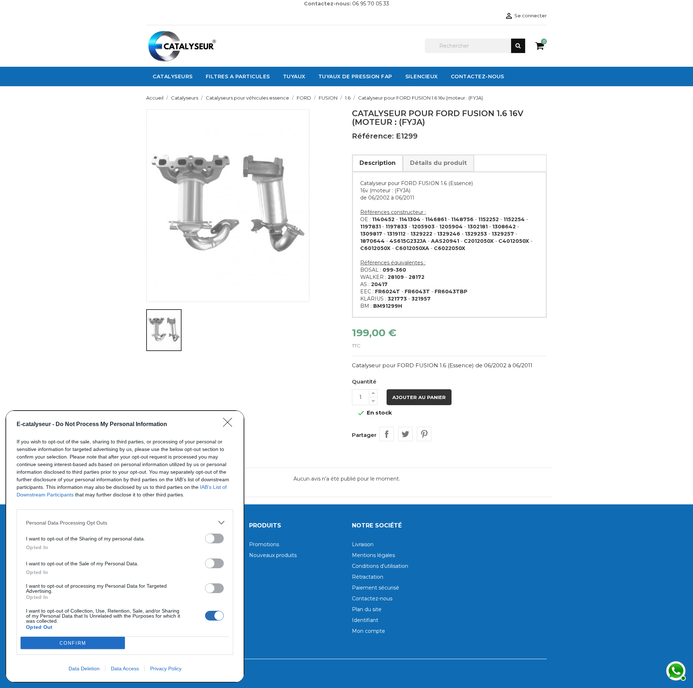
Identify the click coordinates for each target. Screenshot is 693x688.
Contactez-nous (372, 598)
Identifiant (365, 620)
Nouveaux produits (273, 555)
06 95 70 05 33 (370, 3)
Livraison (363, 544)
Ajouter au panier (419, 397)
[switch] (214, 538)
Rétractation (367, 577)
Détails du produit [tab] (438, 162)
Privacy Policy (166, 668)
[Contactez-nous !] (675, 670)
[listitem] (125, 522)
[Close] (230, 424)
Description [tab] (377, 162)
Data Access (125, 668)
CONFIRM (73, 643)
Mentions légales (373, 555)
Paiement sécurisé (375, 587)
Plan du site (367, 609)
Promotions (264, 544)
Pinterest (424, 434)
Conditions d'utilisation (380, 566)
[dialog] (125, 546)
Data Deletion (84, 668)
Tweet (405, 434)
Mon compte (368, 631)
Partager (386, 434)
